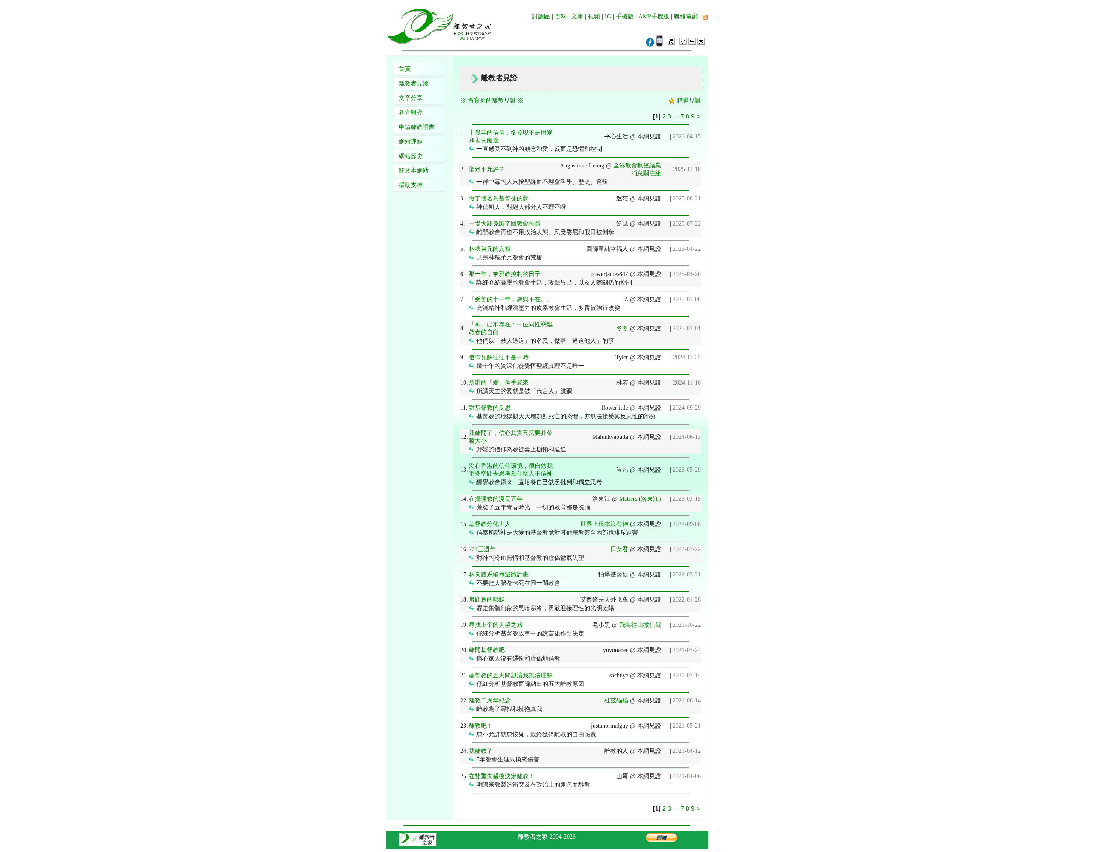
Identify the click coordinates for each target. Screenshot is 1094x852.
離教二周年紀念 (490, 700)
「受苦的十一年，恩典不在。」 (511, 299)
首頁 (405, 69)
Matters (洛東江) (640, 499)
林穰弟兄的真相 (490, 249)
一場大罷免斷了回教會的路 (505, 223)
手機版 (625, 16)
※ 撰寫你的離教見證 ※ (491, 100)
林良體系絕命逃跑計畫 (499, 574)
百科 (561, 16)
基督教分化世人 (490, 524)
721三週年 (482, 549)
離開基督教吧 (487, 650)
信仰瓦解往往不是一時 (499, 357)
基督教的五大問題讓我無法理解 (511, 675)
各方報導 (411, 112)
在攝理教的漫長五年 (496, 499)
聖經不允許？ (487, 169)
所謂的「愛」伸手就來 (499, 382)
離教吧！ (481, 726)
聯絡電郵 (686, 16)
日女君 (619, 549)
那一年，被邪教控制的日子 (505, 274)
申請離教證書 (417, 127)
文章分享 (411, 98)
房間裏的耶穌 (487, 599)
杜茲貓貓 (616, 700)
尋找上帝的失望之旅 (496, 625)
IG (608, 16)
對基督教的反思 (490, 408)
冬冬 (622, 328)
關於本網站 (414, 170)
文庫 (577, 16)
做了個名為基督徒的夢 (499, 198)
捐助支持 (411, 185)
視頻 (594, 16)
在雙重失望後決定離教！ (502, 776)
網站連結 (411, 141)
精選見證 (688, 100)
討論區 (541, 16)
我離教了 (481, 751)
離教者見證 (414, 83)
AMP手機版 (653, 16)
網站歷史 (411, 156)
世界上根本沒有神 (604, 524)
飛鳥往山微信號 (640, 625)
